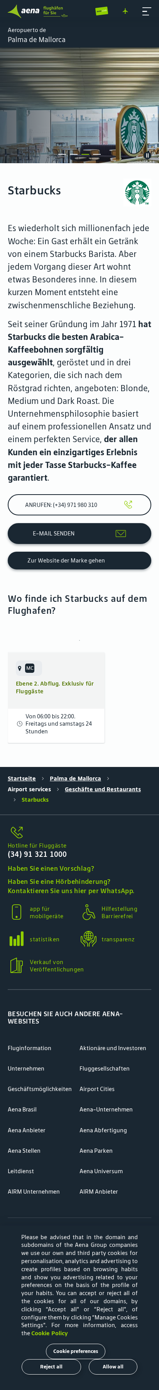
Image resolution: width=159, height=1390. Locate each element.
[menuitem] (79, 105)
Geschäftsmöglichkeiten (40, 1089)
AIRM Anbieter (99, 1191)
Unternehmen (26, 1068)
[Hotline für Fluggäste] (79, 833)
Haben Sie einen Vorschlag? (51, 868)
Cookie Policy (49, 1333)
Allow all (113, 1366)
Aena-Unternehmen (106, 1109)
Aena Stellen (24, 1150)
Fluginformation (29, 1048)
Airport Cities (97, 1089)
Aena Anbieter (27, 1130)
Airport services (29, 789)
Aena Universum (101, 1171)
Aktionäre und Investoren (113, 1048)
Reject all (51, 1366)
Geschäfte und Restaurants (103, 789)
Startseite (22, 778)
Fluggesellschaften (105, 1068)
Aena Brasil (22, 1109)
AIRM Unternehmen (34, 1191)
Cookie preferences (75, 1351)
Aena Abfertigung (103, 1130)
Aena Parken (96, 1150)
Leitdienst (21, 1171)
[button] (146, 11)
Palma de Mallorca (75, 778)
